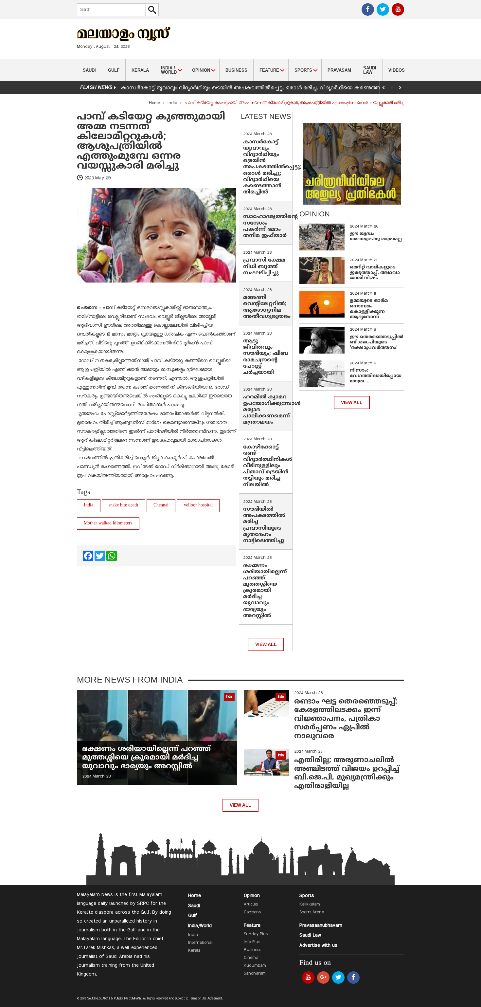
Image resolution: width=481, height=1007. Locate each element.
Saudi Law (369, 70)
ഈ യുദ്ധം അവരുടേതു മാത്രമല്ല (376, 236)
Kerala (140, 70)
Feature (252, 925)
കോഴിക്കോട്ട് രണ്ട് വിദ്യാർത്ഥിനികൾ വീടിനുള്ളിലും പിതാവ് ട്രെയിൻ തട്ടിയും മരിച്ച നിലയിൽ (267, 466)
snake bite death (123, 505)
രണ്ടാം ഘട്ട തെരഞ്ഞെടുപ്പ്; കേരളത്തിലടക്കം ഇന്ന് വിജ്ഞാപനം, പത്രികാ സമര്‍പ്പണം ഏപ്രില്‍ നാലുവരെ (345, 719)
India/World (200, 926)
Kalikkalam (309, 904)
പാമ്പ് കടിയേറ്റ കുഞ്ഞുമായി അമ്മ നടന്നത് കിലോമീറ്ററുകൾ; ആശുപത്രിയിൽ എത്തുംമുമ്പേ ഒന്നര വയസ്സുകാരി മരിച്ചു (151, 141)
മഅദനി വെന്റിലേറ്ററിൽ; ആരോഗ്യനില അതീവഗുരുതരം (267, 307)
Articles (251, 904)
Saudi (89, 70)
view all (266, 644)
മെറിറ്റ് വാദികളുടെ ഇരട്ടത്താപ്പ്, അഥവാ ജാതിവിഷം (375, 273)
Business (236, 70)
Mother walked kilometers (108, 523)
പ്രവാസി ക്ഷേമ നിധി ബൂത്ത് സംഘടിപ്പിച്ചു (264, 266)
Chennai (161, 505)
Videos (396, 70)
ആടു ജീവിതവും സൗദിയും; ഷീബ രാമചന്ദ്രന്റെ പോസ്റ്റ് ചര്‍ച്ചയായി (265, 357)
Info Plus (252, 942)
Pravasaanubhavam (320, 925)
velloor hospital (198, 505)
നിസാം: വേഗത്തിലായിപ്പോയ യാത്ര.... (375, 376)
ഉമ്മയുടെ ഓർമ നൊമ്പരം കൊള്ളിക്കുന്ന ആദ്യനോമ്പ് (369, 309)
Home (154, 103)
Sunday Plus (256, 934)
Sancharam (255, 973)
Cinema (251, 958)
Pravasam (339, 70)
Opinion (252, 896)
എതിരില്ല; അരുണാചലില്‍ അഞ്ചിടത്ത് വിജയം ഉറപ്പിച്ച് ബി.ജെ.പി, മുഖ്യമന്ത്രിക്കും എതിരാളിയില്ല (346, 773)
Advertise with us (318, 945)
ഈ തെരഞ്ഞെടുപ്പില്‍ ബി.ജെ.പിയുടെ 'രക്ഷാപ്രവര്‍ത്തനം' (376, 342)
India (172, 103)
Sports (306, 896)
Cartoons (252, 912)
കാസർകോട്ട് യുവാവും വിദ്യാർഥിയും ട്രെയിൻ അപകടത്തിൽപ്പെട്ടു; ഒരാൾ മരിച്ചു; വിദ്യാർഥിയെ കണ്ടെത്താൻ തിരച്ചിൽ (266, 88)
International (200, 942)
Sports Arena (311, 912)
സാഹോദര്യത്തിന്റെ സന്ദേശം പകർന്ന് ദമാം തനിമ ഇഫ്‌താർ (270, 226)
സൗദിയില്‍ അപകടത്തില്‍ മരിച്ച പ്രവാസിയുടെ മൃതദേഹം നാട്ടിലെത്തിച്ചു (264, 525)
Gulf (113, 70)
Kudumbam (255, 965)
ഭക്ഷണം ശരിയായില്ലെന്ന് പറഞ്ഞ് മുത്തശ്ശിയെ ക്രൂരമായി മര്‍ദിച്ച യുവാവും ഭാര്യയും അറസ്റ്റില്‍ (265, 590)
